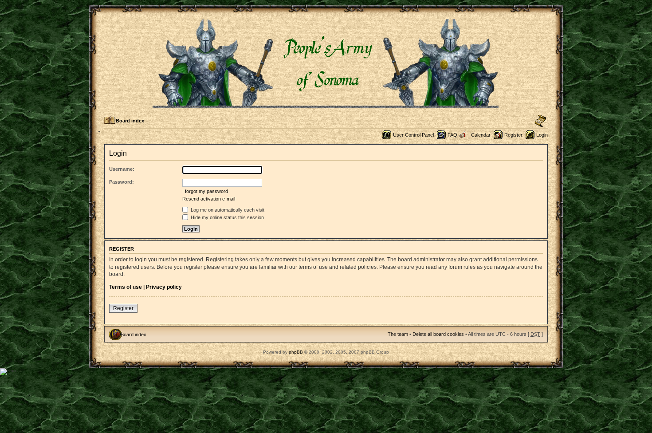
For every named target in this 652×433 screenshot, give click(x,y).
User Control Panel (413, 135)
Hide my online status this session (226, 217)
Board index (130, 120)
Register (513, 135)
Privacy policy (164, 287)
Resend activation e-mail (208, 198)
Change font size (540, 121)
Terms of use (125, 287)
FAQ (452, 135)
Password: (121, 182)
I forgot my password (205, 191)
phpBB (296, 352)
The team (398, 334)
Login (542, 135)
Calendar (481, 135)
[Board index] (326, 104)
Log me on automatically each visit (226, 210)
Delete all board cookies (438, 334)
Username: (121, 169)
